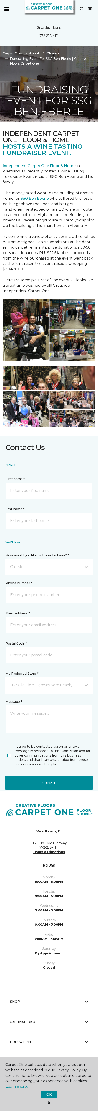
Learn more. (16, 1086)
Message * (13, 701)
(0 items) (90, 8)
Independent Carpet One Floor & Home (39, 166)
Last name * (14, 509)
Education (20, 1042)
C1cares (52, 53)
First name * (15, 478)
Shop (15, 1001)
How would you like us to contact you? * (37, 555)
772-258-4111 (49, 36)
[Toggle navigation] (7, 9)
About (34, 53)
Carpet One (12, 53)
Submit (49, 783)
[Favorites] (81, 9)
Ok (48, 1094)
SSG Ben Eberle (35, 198)
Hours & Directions (49, 852)
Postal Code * (16, 643)
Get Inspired (22, 1022)
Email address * (17, 613)
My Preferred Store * (21, 673)
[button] (49, 567)
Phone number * (18, 583)
